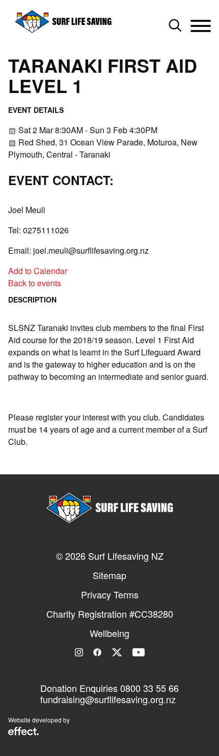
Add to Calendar (37, 271)
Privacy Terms (110, 594)
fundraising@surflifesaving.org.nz (108, 699)
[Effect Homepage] (23, 732)
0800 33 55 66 (149, 687)
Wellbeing (109, 633)
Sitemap (109, 575)
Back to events (34, 283)
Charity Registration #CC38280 (109, 613)
